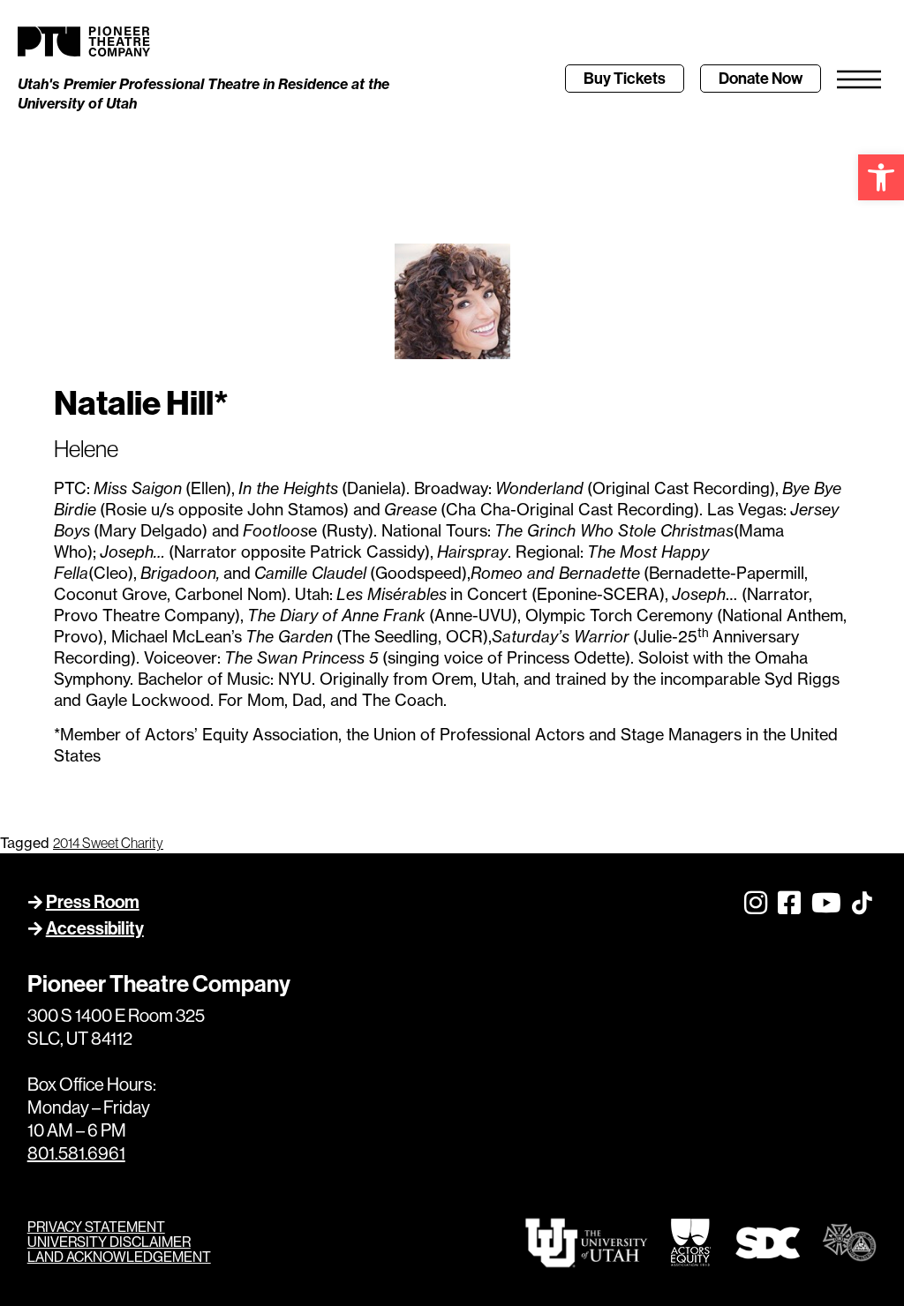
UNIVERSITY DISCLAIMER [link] (109, 1242)
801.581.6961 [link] (76, 1154)
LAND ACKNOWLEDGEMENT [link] (119, 1257)
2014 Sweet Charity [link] (108, 843)
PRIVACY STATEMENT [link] (96, 1227)
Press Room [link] (92, 901)
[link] (881, 177)
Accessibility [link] (95, 928)
